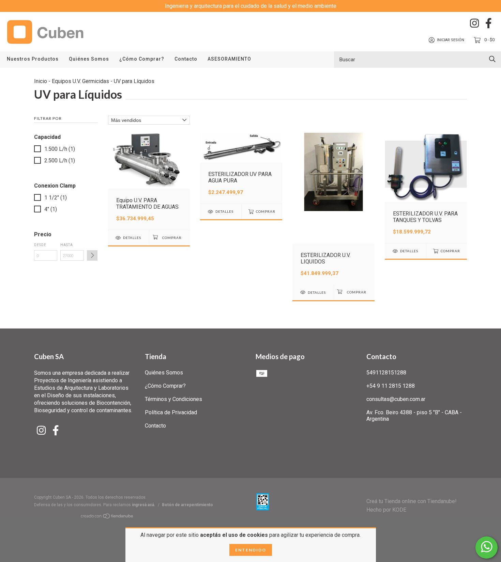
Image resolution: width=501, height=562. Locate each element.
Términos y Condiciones (173, 399)
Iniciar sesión (450, 40)
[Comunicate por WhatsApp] (486, 547)
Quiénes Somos (89, 59)
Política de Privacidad (171, 412)
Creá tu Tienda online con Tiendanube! (411, 501)
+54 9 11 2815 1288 (390, 386)
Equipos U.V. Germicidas (80, 81)
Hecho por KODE (386, 510)
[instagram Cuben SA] (474, 23)
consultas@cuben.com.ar (395, 399)
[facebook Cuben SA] (489, 23)
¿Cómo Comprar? (141, 59)
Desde (40, 245)
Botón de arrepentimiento (187, 504)
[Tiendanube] (107, 517)
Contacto (185, 59)
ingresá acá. (143, 504)
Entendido (250, 549)
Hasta (66, 245)
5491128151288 (386, 372)
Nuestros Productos (33, 59)
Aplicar (92, 255)
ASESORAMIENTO (229, 59)
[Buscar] (492, 59)
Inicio (40, 81)
